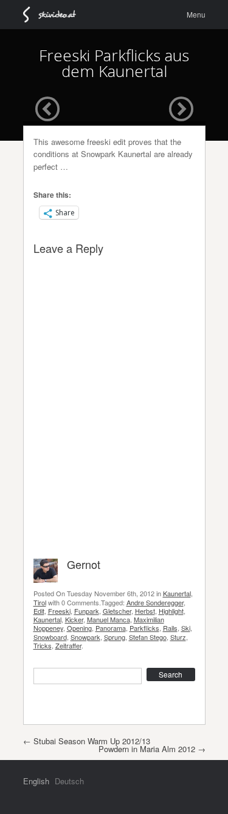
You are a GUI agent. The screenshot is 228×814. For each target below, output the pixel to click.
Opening (79, 628)
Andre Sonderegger (155, 602)
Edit (38, 611)
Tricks (42, 645)
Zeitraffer (68, 645)
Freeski (59, 611)
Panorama (110, 628)
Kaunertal (177, 593)
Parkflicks (144, 628)
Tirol (39, 602)
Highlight (171, 611)
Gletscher (117, 611)
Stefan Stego (148, 637)
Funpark (86, 611)
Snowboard (50, 637)
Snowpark (85, 637)
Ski (185, 628)
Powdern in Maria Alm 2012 (152, 749)
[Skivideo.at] (55, 14)
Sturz (178, 637)
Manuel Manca (108, 619)
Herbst (145, 611)
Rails (170, 628)
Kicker (74, 619)
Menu (196, 14)
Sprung (114, 637)
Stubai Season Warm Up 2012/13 (86, 741)
